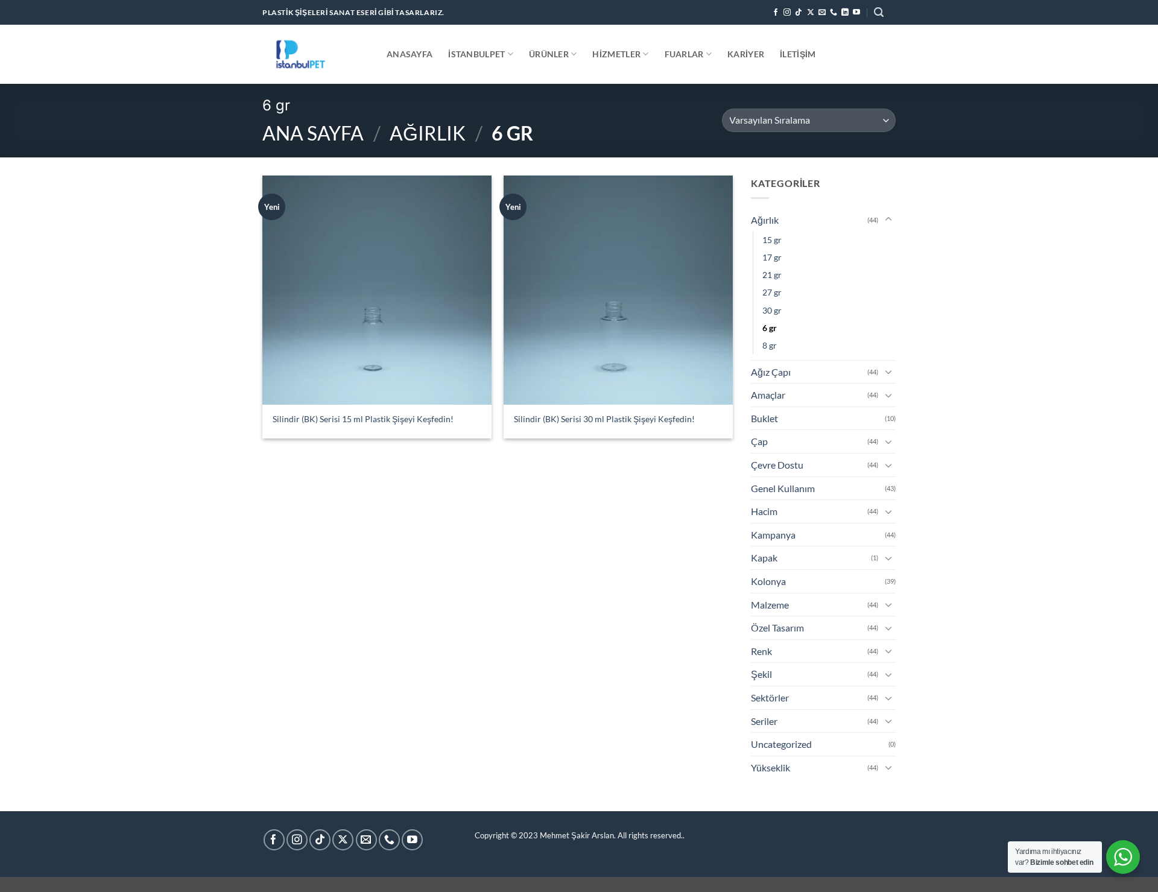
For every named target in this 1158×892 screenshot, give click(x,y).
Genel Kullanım (783, 488)
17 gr (772, 257)
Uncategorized (781, 744)
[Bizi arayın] (833, 12)
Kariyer (745, 54)
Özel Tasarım (777, 627)
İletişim (797, 54)
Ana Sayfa (313, 133)
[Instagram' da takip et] (787, 12)
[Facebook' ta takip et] (775, 12)
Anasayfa (409, 54)
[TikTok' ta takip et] (798, 12)
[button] (879, 12)
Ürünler (549, 54)
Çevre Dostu (777, 464)
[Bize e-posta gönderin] (822, 12)
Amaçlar (768, 394)
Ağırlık (428, 133)
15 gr (772, 240)
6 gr (769, 328)
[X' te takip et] (810, 12)
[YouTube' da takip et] (856, 12)
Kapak (764, 557)
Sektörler (770, 697)
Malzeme (770, 604)
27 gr (772, 292)
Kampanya (773, 534)
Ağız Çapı (771, 372)
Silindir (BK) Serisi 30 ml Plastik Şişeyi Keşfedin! (604, 419)
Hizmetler (616, 54)
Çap (759, 441)
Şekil (761, 674)
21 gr (772, 275)
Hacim (764, 511)
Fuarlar (684, 54)
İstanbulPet (476, 54)
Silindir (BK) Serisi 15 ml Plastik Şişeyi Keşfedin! (363, 419)
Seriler (764, 721)
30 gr (772, 310)
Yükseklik (770, 767)
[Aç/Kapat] (888, 219)
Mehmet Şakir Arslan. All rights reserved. (611, 835)
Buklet (764, 418)
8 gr (769, 345)
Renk (761, 651)
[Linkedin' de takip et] (845, 12)
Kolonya (768, 581)
